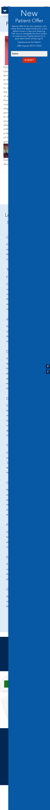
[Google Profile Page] (48, 372)
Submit (29, 60)
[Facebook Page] (48, 366)
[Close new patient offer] (4, 10)
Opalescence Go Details (29, 42)
